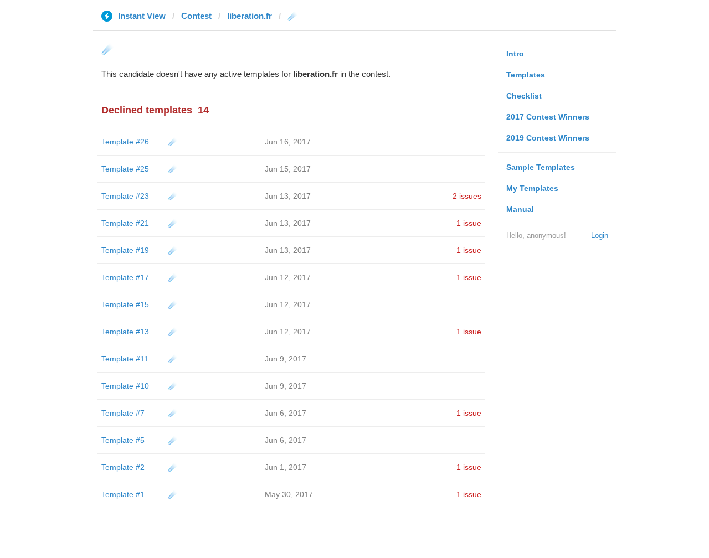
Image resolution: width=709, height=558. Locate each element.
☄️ (172, 141)
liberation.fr (249, 15)
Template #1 (123, 494)
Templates (525, 74)
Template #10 (125, 385)
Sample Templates (540, 167)
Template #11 (124, 358)
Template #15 (125, 304)
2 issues (467, 196)
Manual (520, 209)
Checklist (524, 95)
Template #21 (125, 223)
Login (599, 235)
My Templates (532, 188)
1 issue (468, 223)
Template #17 (125, 277)
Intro (515, 53)
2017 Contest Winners (547, 116)
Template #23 (125, 196)
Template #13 (125, 331)
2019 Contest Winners (547, 137)
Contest (196, 15)
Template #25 (125, 168)
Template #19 (125, 250)
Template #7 (123, 413)
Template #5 (123, 440)
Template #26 (125, 141)
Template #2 (123, 467)
